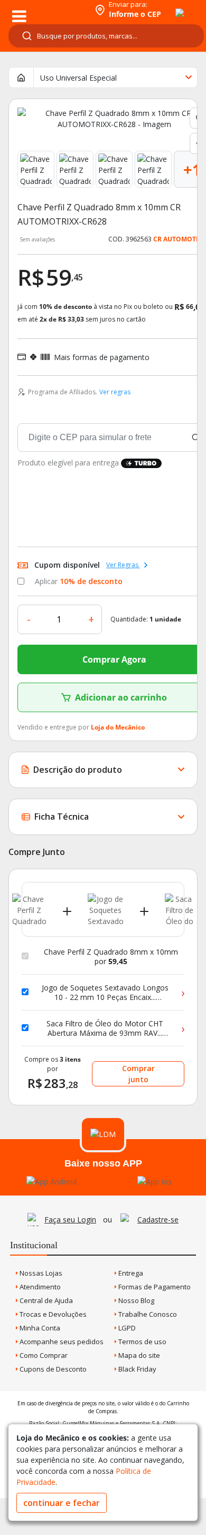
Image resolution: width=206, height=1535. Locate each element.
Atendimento (39, 1286)
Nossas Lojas (40, 1273)
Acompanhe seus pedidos (61, 1341)
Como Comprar (43, 1355)
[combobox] (106, 35)
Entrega (130, 1273)
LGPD (126, 1328)
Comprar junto (138, 1073)
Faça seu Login (70, 1220)
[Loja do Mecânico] (46, 9)
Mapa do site (138, 1355)
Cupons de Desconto (52, 1369)
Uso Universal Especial (78, 78)
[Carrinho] (170, 6)
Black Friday (136, 1369)
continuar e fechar (61, 1503)
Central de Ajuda (45, 1300)
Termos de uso (141, 1341)
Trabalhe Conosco (147, 1314)
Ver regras (114, 391)
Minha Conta (39, 1328)
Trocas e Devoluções (52, 1314)
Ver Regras (123, 564)
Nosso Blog (135, 1300)
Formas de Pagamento (154, 1286)
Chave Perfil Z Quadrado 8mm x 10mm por (111, 956)
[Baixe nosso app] (51, 1182)
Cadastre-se (158, 1220)
